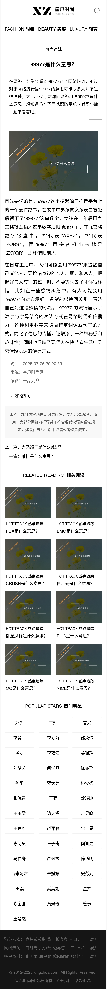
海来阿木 (19, 873)
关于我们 (64, 980)
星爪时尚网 (33, 372)
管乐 (87, 903)
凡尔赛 (45, 947)
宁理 (53, 723)
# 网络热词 (20, 395)
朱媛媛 (53, 873)
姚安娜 (87, 783)
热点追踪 (53, 49)
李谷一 (19, 738)
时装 (19, 28)
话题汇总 (83, 980)
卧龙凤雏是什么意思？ (27, 636)
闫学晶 (53, 768)
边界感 (59, 947)
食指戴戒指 (35, 939)
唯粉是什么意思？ (38, 456)
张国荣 (31, 956)
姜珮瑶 (87, 753)
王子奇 (53, 843)
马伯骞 (19, 858)
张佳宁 (77, 956)
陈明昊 (19, 843)
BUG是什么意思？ (74, 636)
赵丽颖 (53, 828)
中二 (71, 947)
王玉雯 (19, 813)
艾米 (87, 723)
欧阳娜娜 (61, 956)
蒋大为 (53, 783)
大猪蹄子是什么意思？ (42, 447)
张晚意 (19, 798)
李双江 (53, 753)
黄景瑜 (53, 903)
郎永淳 (87, 738)
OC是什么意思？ (21, 688)
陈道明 (87, 858)
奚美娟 (53, 888)
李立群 (53, 738)
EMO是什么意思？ (74, 531)
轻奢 (84, 28)
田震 (19, 888)
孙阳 (19, 783)
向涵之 (87, 843)
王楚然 (19, 918)
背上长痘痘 (57, 939)
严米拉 (53, 858)
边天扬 (53, 813)
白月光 (31, 947)
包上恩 (87, 828)
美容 (52, 28)
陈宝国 (19, 903)
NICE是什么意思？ (74, 688)
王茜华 (19, 828)
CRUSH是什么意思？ (26, 583)
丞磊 (19, 753)
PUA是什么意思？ (22, 531)
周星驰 (45, 956)
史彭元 (87, 873)
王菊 (53, 798)
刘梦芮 (19, 768)
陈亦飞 (87, 768)
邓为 (19, 723)
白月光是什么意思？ (75, 583)
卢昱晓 (87, 813)
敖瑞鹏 (87, 798)
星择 (87, 888)
